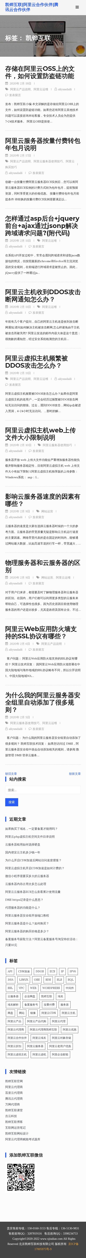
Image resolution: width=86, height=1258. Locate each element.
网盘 (10, 1013)
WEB (33, 988)
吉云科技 (11, 1116)
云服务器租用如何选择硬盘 (22, 844)
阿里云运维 (41, 89)
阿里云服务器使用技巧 (48, 161)
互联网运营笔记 (15, 1128)
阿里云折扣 (14, 1046)
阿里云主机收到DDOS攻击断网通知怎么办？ (43, 295)
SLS (59, 979)
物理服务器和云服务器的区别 (42, 566)
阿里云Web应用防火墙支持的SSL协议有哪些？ (41, 632)
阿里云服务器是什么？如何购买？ (27, 923)
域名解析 (13, 1004)
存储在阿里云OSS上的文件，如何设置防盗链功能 (40, 72)
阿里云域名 (39, 1038)
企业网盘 (29, 996)
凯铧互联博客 (14, 1122)
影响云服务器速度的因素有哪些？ (42, 500)
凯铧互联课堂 (14, 1110)
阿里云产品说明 (20, 89)
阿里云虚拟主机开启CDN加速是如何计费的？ (34, 868)
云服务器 (13, 996)
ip (62, 971)
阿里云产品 (14, 1021)
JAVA (10, 979)
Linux (23, 979)
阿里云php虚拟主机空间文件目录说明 (30, 836)
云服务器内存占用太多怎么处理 (25, 884)
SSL (10, 988)
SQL (71, 979)
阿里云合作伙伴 (17, 1038)
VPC (21, 988)
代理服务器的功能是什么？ (22, 907)
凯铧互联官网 (14, 1081)
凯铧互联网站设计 (17, 1133)
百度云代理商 (14, 1093)
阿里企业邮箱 (60, 1054)
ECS (52, 971)
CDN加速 (24, 971)
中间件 (70, 988)
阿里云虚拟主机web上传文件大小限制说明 (40, 433)
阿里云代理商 (16, 1029)
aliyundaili (65, 89)
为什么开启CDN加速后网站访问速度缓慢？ (33, 860)
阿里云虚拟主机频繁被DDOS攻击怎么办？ (36, 361)
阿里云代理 (59, 1021)
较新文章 (75, 774)
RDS (48, 979)
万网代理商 (12, 1104)
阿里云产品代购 (36, 1021)
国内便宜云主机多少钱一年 (22, 852)
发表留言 (15, 95)
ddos (40, 971)
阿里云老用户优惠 (60, 1046)
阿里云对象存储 (61, 1038)
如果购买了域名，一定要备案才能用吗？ (31, 829)
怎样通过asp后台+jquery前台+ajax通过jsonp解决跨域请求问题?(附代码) (42, 226)
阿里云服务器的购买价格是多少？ (27, 931)
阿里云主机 (68, 1013)
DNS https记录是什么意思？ (24, 900)
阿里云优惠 (69, 1029)
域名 (60, 996)
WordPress (51, 988)
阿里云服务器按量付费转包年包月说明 (42, 144)
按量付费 (49, 1004)
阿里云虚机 (39, 1054)
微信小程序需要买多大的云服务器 (27, 876)
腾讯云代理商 (14, 1098)
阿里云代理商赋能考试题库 (22, 1139)
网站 (21, 1013)
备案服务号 (31, 1004)
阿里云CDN (49, 1013)
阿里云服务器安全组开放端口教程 (27, 915)
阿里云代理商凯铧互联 (43, 1029)
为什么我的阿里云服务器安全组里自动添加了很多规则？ (42, 702)
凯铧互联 (46, 996)
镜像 (33, 1013)
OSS (37, 979)
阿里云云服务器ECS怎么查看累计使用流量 (33, 892)
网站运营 (47, 511)
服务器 (65, 1004)
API (10, 971)
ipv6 (73, 971)
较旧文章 (11, 774)
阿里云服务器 (35, 1046)
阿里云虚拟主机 (17, 1054)
